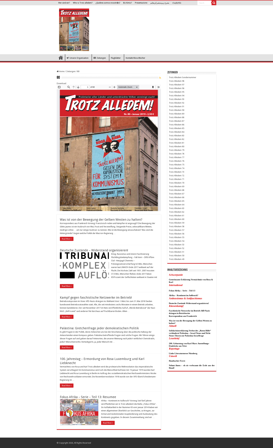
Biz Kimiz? (127, 3)
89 (183, 114)
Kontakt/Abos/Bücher (135, 58)
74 (183, 168)
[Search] (214, 2)
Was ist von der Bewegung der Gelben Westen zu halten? (101, 219)
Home (61, 71)
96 (183, 88)
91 (183, 106)
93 (183, 99)
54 (183, 241)
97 (183, 84)
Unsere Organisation (79, 58)
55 (183, 237)
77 (183, 157)
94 (183, 95)
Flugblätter (116, 58)
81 (183, 143)
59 (183, 223)
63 (183, 208)
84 (183, 132)
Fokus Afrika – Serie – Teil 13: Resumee (88, 397)
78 (183, 154)
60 (183, 219)
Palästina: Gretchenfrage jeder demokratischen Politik (99, 328)
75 (183, 164)
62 (183, 212)
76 (183, 161)
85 (183, 128)
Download (61, 83)
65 (183, 201)
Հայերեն (176, 3)
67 (183, 194)
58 (183, 226)
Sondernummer (189, 77)
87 (183, 121)
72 (183, 175)
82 (183, 139)
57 (183, 230)
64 (183, 204)
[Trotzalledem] (74, 29)
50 (183, 255)
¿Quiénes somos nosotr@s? (108, 3)
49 (183, 259)
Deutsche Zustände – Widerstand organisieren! (94, 250)
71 (183, 179)
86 (183, 124)
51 (183, 252)
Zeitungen (101, 58)
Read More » (67, 239)
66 (183, 197)
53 (183, 244)
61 (183, 215)
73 (183, 172)
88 (183, 117)
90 (183, 110)
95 (183, 92)
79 (183, 150)
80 (183, 146)
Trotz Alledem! (61, 57)
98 (183, 81)
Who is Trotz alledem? (82, 3)
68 (183, 190)
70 (183, 183)
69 (183, 186)
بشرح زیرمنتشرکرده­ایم (159, 3)
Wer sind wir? (64, 3)
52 (183, 248)
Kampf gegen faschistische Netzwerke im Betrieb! (96, 297)
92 (183, 103)
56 (183, 234)
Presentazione (141, 3)
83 (183, 135)
